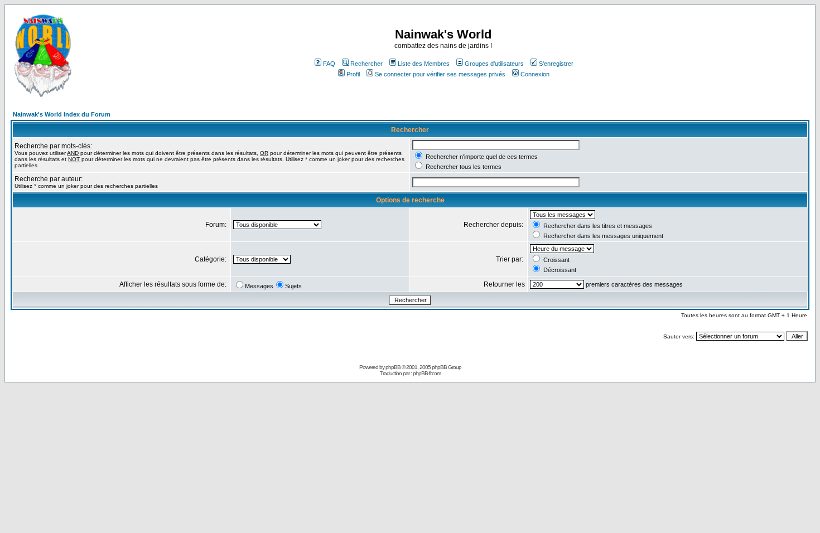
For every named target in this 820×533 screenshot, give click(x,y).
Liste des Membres (424, 63)
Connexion (534, 74)
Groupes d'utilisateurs (494, 63)
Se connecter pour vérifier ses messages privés (440, 74)
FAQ (329, 63)
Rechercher (366, 63)
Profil (353, 74)
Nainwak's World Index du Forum (61, 114)
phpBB (393, 367)
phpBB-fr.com (427, 373)
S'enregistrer (556, 63)
